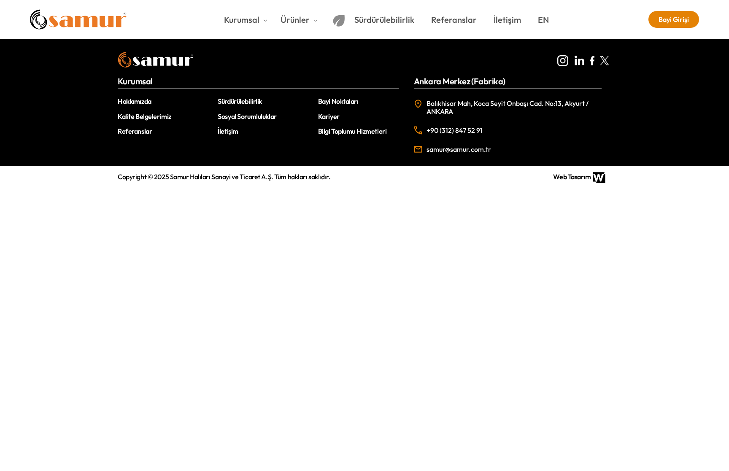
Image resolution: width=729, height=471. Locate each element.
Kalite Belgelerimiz (144, 116)
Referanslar (135, 131)
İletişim (228, 131)
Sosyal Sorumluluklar (247, 116)
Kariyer (329, 116)
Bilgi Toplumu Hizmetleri (352, 131)
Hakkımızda (134, 101)
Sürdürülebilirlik (240, 101)
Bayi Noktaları (338, 101)
